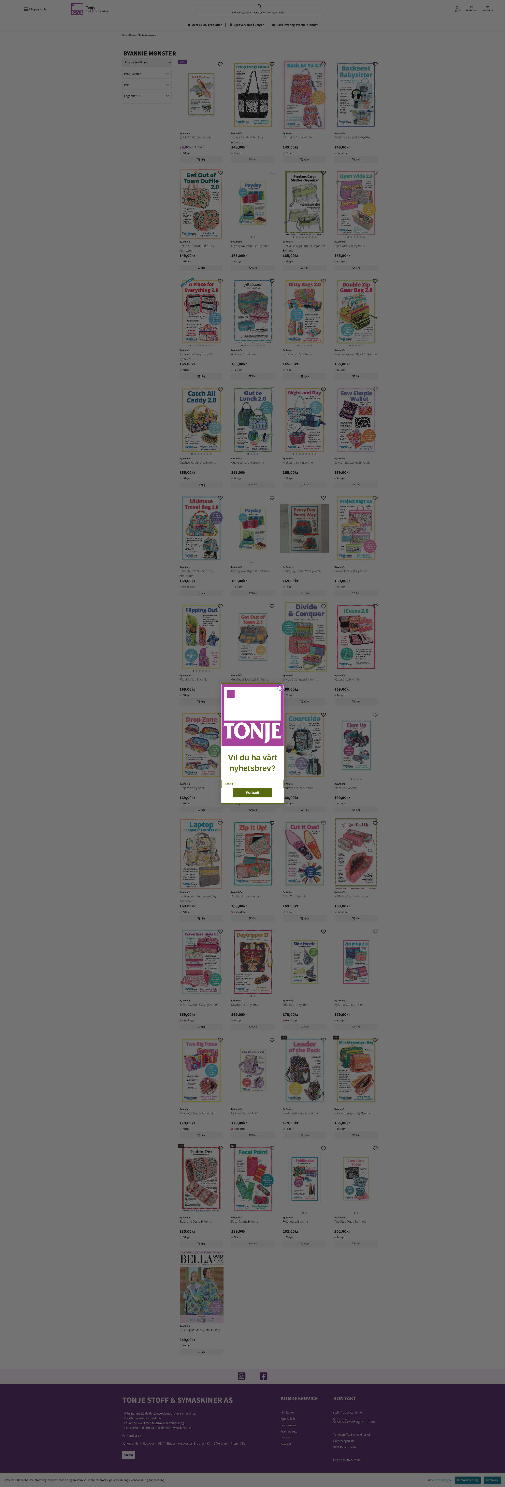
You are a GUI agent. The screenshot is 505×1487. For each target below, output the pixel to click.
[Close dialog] (280, 687)
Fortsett (252, 793)
